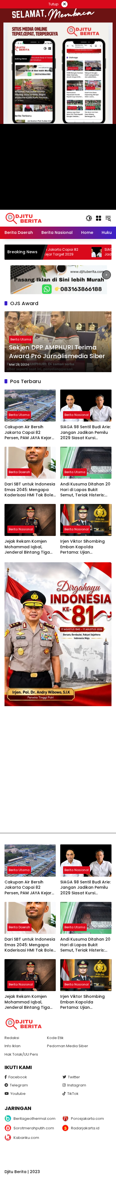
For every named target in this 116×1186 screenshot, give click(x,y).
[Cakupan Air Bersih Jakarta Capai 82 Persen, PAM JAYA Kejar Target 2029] (30, 406)
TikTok (73, 1093)
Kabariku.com (26, 1137)
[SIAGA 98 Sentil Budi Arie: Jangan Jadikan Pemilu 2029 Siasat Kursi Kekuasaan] (71, 252)
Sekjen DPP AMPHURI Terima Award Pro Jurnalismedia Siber (57, 351)
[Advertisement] (58, 769)
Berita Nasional (76, 415)
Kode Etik (55, 1037)
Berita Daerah (19, 472)
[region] (58, 279)
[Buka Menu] (98, 218)
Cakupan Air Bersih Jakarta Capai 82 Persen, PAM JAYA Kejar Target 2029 (28, 432)
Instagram (76, 1085)
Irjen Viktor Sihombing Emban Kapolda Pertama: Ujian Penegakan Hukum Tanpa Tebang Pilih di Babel (82, 547)
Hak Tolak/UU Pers (21, 1054)
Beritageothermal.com (34, 1118)
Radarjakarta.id (85, 1128)
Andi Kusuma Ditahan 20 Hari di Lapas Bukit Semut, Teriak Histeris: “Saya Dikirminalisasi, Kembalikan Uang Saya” (85, 490)
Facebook (17, 1077)
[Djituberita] (24, 218)
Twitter (74, 1077)
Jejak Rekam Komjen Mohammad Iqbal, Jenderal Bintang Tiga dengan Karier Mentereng (27, 547)
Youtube (18, 1093)
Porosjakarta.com (87, 1118)
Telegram (19, 1085)
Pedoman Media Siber (67, 1046)
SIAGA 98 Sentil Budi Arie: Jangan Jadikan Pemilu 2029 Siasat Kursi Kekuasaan (85, 432)
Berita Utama (20, 339)
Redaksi (12, 1037)
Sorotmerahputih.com (34, 1128)
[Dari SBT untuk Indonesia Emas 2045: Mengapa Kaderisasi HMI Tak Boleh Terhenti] (30, 463)
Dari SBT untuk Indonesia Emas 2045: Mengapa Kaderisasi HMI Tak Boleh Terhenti (30, 490)
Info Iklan (13, 1046)
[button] (89, 218)
